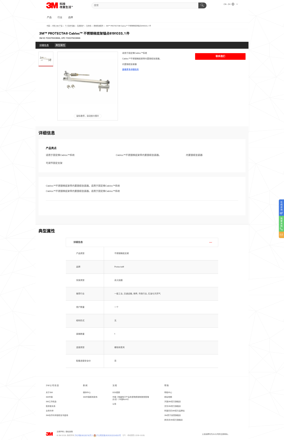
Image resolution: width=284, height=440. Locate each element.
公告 (114, 404)
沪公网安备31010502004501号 (108, 435)
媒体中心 (87, 393)
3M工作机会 (51, 402)
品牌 (70, 17)
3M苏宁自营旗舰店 (172, 415)
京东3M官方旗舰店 (172, 406)
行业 (60, 17)
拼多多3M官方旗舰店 (173, 420)
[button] (88, 82)
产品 (49, 17)
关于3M (49, 393)
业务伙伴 (50, 411)
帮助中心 (168, 393)
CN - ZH (227, 4)
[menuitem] (44, 45)
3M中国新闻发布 (90, 397)
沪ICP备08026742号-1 (84, 435)
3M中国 (49, 397)
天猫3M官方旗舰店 (172, 402)
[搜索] (202, 5)
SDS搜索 (116, 393)
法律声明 (60, 432)
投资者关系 (50, 406)
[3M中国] (63, 5)
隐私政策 (69, 432)
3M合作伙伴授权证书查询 (57, 415)
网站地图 (168, 397)
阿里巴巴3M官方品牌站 (174, 411)
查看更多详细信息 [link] (130, 69)
